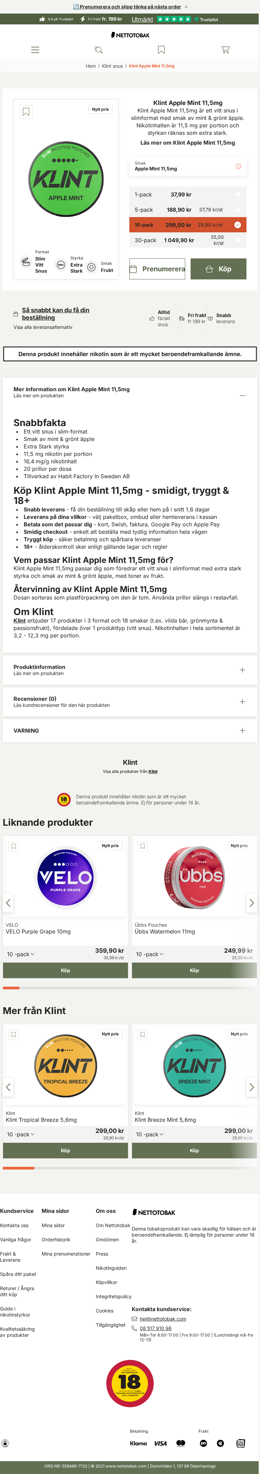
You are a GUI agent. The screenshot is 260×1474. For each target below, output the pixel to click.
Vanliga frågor (15, 1239)
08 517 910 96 (156, 1328)
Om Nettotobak (113, 1225)
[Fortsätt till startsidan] (193, 1210)
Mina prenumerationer (66, 1254)
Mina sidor (55, 1210)
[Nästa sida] (246, 902)
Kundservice (17, 1210)
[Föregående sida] (8, 902)
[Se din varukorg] (221, 50)
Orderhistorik (56, 1239)
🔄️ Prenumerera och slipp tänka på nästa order (124, 6)
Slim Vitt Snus (41, 265)
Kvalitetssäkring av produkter (18, 1332)
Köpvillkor (106, 1282)
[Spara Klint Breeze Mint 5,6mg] (130, 1034)
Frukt (105, 270)
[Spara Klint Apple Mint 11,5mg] (26, 112)
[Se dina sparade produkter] (158, 50)
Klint (20, 620)
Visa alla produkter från (127, 771)
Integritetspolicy (114, 1296)
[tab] (11, 987)
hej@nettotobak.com (163, 1319)
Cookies (104, 1310)
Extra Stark (75, 268)
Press (102, 1254)
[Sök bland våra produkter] (96, 50)
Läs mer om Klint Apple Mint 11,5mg (184, 142)
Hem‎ (88, 66)
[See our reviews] (172, 19)
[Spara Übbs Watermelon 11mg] (130, 846)
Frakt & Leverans (10, 1257)
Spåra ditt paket (18, 1274)
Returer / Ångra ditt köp (18, 1291)
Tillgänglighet (111, 1325)
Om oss (106, 1210)
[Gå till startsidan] (127, 35)
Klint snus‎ (109, 66)
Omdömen (107, 1239)
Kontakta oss (14, 1225)
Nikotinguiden (111, 1268)
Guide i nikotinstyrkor (15, 1312)
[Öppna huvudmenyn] (34, 50)
